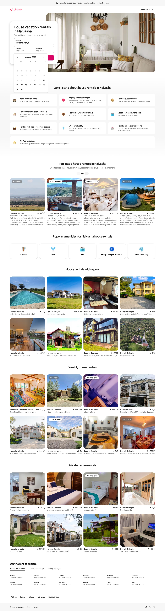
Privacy (28, 607)
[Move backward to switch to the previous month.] (17, 57)
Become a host (147, 9)
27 (35, 85)
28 (39, 85)
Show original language (100, 3)
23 (17, 85)
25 (26, 85)
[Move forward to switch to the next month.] (43, 57)
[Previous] (78, 173)
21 (39, 80)
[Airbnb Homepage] (16, 9)
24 (22, 85)
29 (44, 85)
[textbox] (24, 50)
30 (17, 90)
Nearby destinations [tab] (17, 569)
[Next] (87, 173)
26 (31, 85)
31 (22, 90)
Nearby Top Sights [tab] (54, 569)
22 (44, 80)
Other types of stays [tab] (36, 569)
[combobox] (34, 42)
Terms (35, 607)
